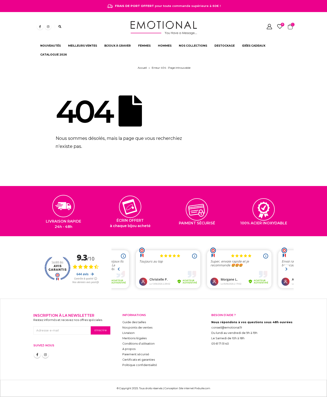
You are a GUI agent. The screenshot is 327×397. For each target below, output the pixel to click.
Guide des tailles (134, 322)
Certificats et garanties (138, 359)
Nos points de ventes (137, 327)
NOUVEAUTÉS (50, 45)
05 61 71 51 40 (220, 343)
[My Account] (269, 26)
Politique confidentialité (139, 365)
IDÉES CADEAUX (253, 45)
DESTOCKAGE (224, 45)
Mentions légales (134, 338)
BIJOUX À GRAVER (117, 45)
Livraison (128, 333)
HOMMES (165, 45)
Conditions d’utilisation (138, 343)
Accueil (142, 67)
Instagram (45, 354)
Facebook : (37, 354)
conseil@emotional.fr (226, 327)
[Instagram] (48, 26)
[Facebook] (40, 26)
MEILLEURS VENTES (82, 45)
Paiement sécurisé (135, 354)
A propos (128, 349)
